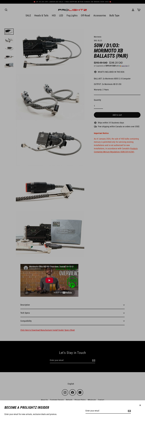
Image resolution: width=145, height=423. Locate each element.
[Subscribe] (129, 411)
